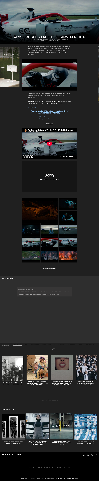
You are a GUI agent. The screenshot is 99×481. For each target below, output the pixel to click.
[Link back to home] (11, 455)
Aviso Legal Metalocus (46, 478)
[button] (4, 377)
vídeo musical (57, 101)
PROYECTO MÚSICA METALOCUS (50, 103)
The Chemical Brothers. (37, 101)
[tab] (17, 345)
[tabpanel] (49, 377)
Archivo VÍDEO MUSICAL (50, 400)
